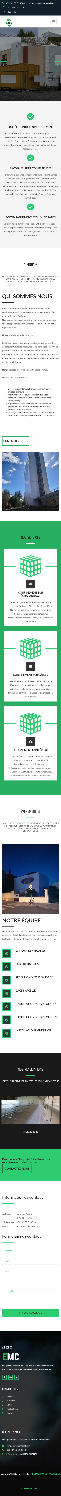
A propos (11, 1400)
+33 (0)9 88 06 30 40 (15, 3)
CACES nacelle (26, 990)
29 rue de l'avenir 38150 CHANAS (24, 1216)
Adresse (6, 1214)
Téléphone (8, 1222)
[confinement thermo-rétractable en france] (9, 12)
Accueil (10, 1396)
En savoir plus (30, 86)
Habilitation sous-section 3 (36, 1017)
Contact (10, 1413)
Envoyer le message (30, 1312)
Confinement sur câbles (30, 674)
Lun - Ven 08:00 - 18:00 (17, 7)
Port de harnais (27, 964)
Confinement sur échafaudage (30, 594)
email (5, 1226)
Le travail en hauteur (31, 950)
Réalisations (12, 1409)
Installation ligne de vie (33, 1030)
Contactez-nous (15, 441)
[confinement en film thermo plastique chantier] (4, 12)
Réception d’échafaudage (34, 977)
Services (11, 1404)
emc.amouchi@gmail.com (43, 3)
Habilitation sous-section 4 (36, 1003)
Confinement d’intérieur (30, 750)
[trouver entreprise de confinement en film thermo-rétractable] (15, 12)
